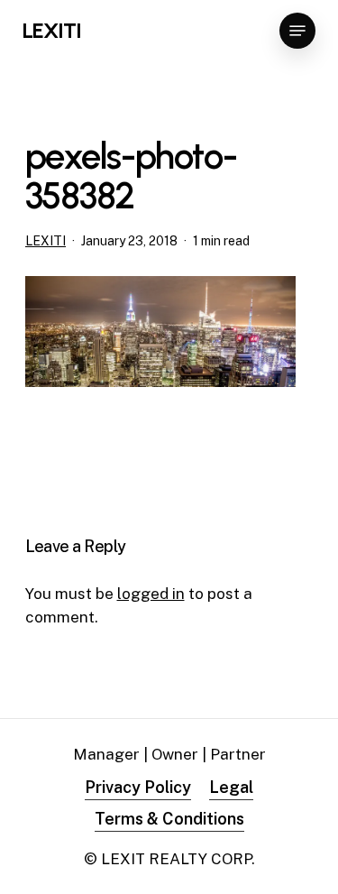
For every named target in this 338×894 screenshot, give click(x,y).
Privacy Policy (138, 787)
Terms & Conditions (169, 818)
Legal (231, 787)
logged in (151, 594)
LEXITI (52, 30)
